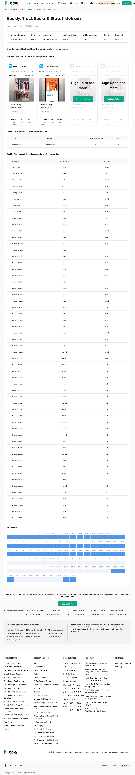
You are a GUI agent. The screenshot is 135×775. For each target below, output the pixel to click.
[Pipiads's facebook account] (5, 765)
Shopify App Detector (12, 677)
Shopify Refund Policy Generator (16, 705)
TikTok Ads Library (41, 677)
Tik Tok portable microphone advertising (54, 630)
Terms (113, 765)
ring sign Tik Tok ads (14, 633)
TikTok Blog (67, 666)
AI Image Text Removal (42, 699)
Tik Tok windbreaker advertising (35, 630)
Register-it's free (83, 98)
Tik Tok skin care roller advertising (35, 633)
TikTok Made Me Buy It (42, 722)
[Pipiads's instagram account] (20, 765)
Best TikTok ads (69, 674)
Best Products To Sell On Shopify (46, 740)
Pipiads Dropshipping (42, 712)
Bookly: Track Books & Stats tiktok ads (36, 611)
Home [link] (6, 9)
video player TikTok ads (15, 630)
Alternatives (38, 688)
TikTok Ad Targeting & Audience (16, 670)
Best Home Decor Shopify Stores (46, 743)
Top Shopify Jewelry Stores (44, 732)
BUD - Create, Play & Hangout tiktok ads (57, 611)
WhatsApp (118, 666)
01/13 (72, 706)
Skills (36, 674)
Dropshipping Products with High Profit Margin (46, 717)
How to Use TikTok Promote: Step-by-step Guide (98, 685)
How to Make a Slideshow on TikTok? (96, 703)
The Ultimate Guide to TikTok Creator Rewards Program (96, 679)
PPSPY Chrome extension (14, 725)
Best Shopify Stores (41, 725)
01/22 (79, 703)
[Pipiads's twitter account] (10, 765)
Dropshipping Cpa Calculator (15, 684)
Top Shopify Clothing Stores (44, 736)
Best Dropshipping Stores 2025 (45, 702)
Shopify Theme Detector (13, 674)
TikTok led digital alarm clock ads (16, 640)
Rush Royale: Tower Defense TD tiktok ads (99, 611)
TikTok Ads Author (70, 677)
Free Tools (8, 722)
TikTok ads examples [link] (18, 9)
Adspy (36, 663)
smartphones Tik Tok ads (15, 636)
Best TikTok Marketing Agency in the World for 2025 (97, 691)
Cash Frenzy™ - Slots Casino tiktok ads (99, 614)
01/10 (79, 706)
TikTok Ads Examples (71, 663)
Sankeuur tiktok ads (116, 611)
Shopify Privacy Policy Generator (16, 701)
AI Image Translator (41, 695)
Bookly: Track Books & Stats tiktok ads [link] (42, 9)
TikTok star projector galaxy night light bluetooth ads (35, 636)
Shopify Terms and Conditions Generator (15, 709)
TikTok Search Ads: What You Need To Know (96, 664)
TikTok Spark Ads (40, 670)
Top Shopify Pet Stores (42, 729)
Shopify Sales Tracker (12, 663)
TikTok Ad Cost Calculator (13, 688)
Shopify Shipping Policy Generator (17, 718)
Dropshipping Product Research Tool (46, 707)
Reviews (37, 692)
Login (118, 3)
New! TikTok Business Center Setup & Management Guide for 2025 (96, 672)
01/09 (65, 710)
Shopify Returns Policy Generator (16, 715)
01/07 (79, 710)
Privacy (105, 765)
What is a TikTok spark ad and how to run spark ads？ (98, 697)
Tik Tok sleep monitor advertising (54, 633)
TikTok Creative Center (42, 681)
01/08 (72, 710)
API (116, 670)
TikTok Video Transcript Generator (46, 684)
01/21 (65, 706)
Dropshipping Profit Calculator (15, 692)
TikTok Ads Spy (39, 666)
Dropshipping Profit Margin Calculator (14, 696)
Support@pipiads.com (123, 663)
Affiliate (6, 729)
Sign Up (126, 3)
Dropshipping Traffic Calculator (15, 681)
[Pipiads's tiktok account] (15, 765)
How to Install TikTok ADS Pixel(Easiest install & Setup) (96, 709)
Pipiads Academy (70, 681)
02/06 (72, 703)
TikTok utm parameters (12, 666)
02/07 (65, 703)
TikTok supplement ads (53, 636)
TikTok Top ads (69, 670)
